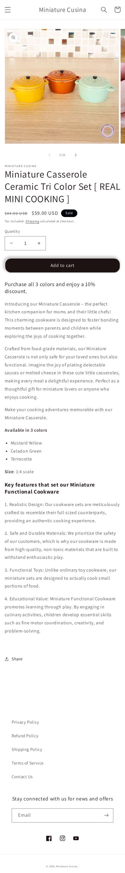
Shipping (32, 221)
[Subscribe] (106, 815)
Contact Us (22, 776)
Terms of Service (28, 763)
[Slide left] (49, 155)
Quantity (12, 231)
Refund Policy (25, 735)
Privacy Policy (25, 722)
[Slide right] (75, 155)
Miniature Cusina (66, 866)
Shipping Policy (27, 749)
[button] (7, 9)
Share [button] (17, 658)
